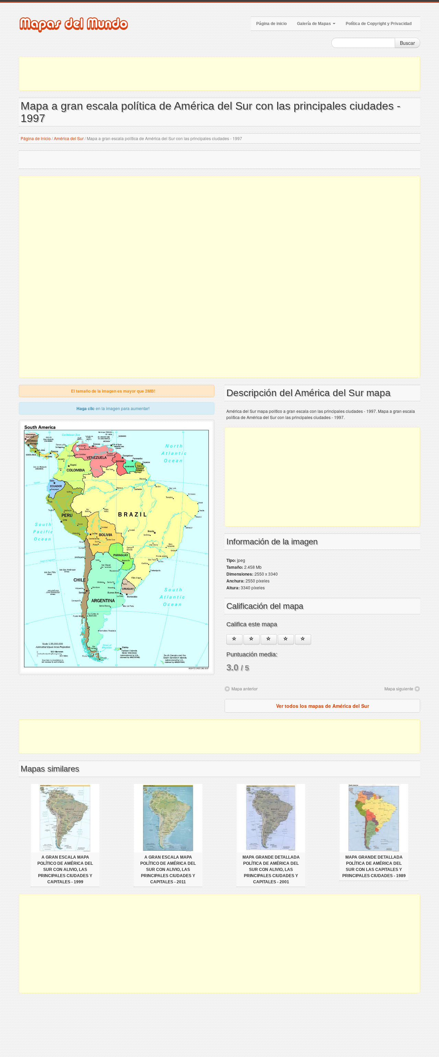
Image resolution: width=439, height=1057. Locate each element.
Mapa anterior (245, 688)
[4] (286, 639)
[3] (269, 639)
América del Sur (69, 138)
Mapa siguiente (398, 688)
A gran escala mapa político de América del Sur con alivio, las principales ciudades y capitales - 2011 (168, 869)
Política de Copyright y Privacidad (379, 23)
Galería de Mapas (314, 23)
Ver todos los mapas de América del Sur (322, 705)
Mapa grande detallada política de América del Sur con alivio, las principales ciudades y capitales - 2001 (271, 869)
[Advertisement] (219, 73)
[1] (234, 639)
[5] (303, 639)
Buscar (407, 42)
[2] (252, 639)
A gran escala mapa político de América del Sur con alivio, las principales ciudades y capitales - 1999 (65, 869)
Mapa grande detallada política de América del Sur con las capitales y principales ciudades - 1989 (374, 866)
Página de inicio (271, 23)
